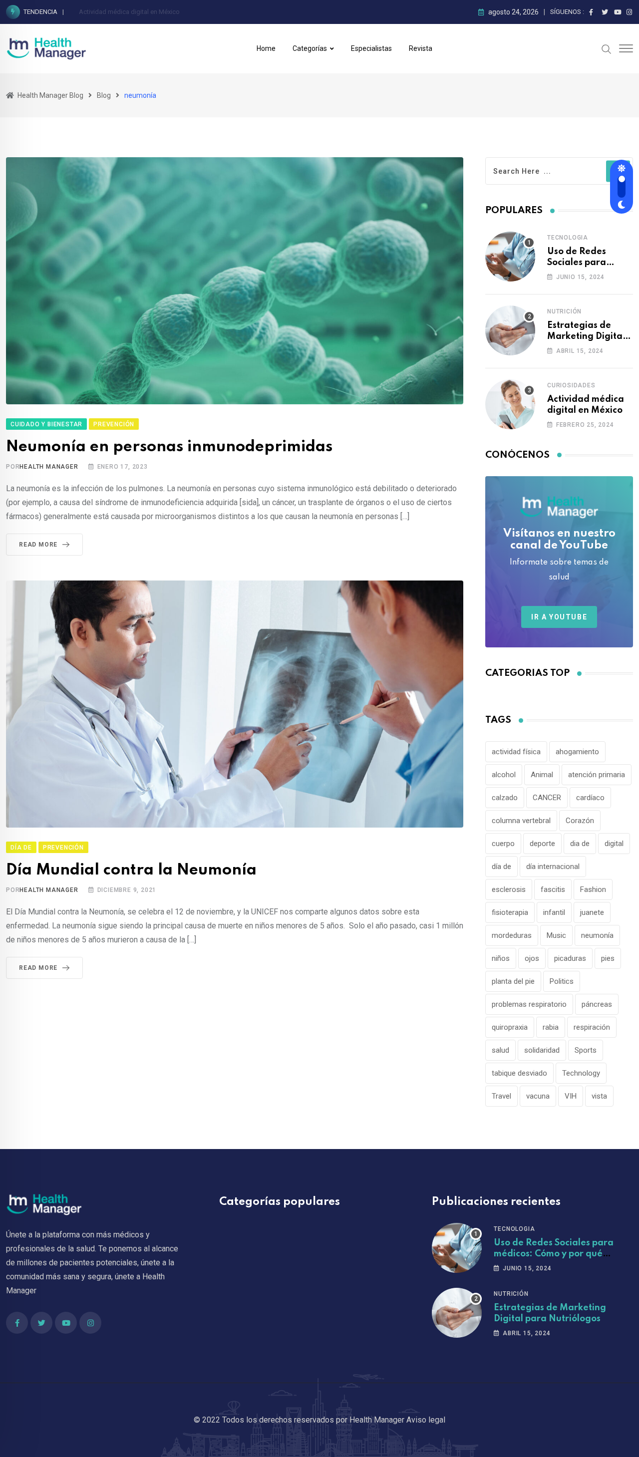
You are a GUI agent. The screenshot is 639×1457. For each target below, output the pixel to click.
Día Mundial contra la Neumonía (133, 870)
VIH (571, 1096)
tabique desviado (519, 1073)
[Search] (607, 48)
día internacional (553, 866)
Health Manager (48, 466)
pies (608, 958)
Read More (38, 544)
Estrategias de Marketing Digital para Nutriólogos (586, 336)
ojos (532, 958)
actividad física (516, 751)
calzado (505, 797)
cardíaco (590, 797)
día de (501, 866)
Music (556, 935)
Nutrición (564, 311)
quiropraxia (510, 1027)
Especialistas (371, 48)
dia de (580, 843)
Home (266, 48)
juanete (592, 912)
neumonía (597, 935)
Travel (501, 1096)
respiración (592, 1027)
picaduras (570, 958)
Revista (420, 48)
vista (599, 1096)
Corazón (580, 820)
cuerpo (503, 843)
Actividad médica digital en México (129, 11)
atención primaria (596, 774)
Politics (562, 981)
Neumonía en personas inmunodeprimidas (171, 447)
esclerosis (509, 889)
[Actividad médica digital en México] (510, 404)
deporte (542, 843)
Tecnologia (567, 237)
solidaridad (542, 1050)
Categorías (310, 48)
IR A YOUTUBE (559, 617)
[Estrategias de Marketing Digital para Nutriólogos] (510, 330)
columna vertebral (521, 820)
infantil (554, 912)
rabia (551, 1027)
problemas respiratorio (529, 1004)
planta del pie (513, 981)
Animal (542, 774)
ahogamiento (577, 751)
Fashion (593, 889)
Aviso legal (425, 1420)
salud (500, 1050)
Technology (581, 1073)
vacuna (538, 1096)
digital (614, 843)
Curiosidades (571, 385)
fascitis (553, 889)
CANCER (547, 797)
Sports (586, 1050)
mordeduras (512, 935)
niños (501, 958)
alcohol (504, 774)
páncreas (597, 1004)
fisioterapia (510, 912)
